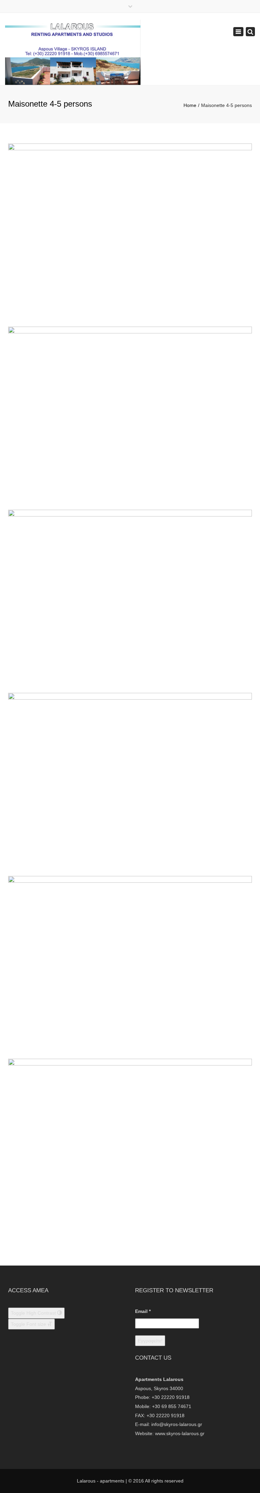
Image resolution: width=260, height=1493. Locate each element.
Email (143, 1311)
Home (189, 105)
